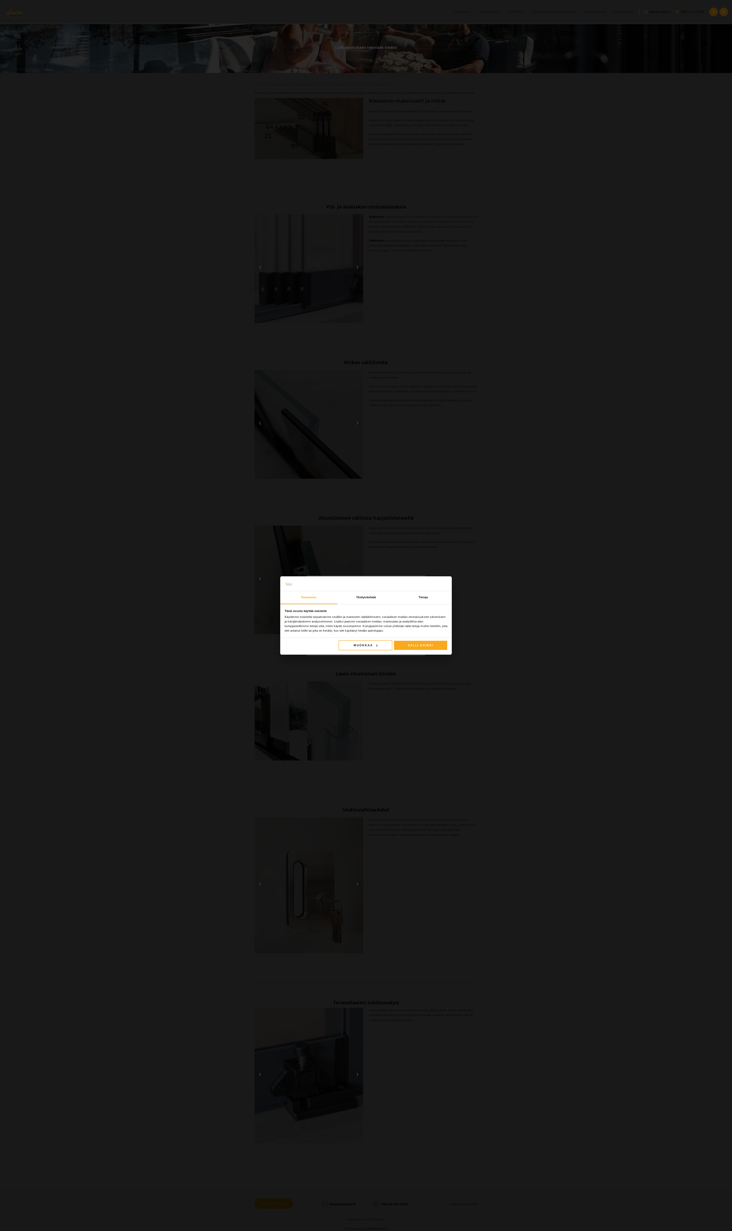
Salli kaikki (420, 645)
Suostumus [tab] (309, 597)
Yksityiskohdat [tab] (366, 597)
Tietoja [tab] (423, 597)
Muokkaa (363, 645)
